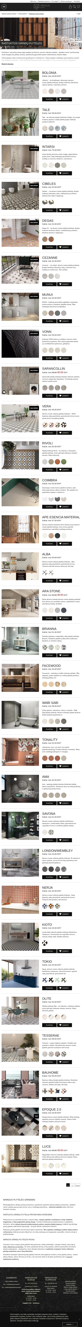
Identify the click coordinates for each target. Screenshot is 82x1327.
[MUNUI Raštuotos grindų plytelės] (20, 320)
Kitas (77, 1186)
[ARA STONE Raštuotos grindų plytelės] (20, 617)
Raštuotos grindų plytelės (36, 14)
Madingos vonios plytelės (70, 1293)
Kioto (47, 924)
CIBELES (49, 183)
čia (37, 1321)
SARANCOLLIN (53, 368)
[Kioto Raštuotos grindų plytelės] (20, 950)
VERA (46, 406)
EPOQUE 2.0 (51, 1109)
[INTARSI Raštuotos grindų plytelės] (20, 172)
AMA (45, 776)
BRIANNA (49, 629)
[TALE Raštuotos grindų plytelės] (20, 135)
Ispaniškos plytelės (70, 1281)
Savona (48, 813)
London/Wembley (57, 850)
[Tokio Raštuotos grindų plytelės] (20, 987)
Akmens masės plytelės (70, 1287)
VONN (46, 331)
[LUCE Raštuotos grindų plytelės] (20, 1172)
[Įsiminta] (78, 7)
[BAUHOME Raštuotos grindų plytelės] (20, 1098)
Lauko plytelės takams (70, 1289)
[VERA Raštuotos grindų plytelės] (20, 432)
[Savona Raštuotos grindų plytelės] (20, 839)
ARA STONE (51, 591)
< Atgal (78, 14)
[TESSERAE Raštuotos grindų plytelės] (20, 1061)
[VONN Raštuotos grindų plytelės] (20, 357)
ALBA (46, 554)
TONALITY (50, 739)
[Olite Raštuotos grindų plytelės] (20, 1024)
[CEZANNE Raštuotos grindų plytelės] (20, 283)
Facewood (51, 665)
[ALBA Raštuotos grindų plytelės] (20, 580)
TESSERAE (50, 1035)
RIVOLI (47, 443)
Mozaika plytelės (70, 1291)
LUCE (46, 1146)
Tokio (47, 961)
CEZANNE (50, 257)
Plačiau (49, 99)
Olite (46, 998)
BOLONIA (49, 72)
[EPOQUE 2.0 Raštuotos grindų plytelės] (20, 1135)
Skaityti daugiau (7, 64)
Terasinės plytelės (70, 1283)
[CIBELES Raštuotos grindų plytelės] (20, 209)
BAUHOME (50, 1072)
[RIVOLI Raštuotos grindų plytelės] (20, 469)
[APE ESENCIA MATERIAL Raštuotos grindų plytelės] (20, 543)
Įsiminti (65, 99)
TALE (46, 110)
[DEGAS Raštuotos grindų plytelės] (20, 246)
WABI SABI (50, 702)
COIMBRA (49, 480)
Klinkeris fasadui (70, 1285)
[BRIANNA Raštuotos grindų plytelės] (20, 654)
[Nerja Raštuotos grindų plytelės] (20, 913)
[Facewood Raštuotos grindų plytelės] (20, 691)
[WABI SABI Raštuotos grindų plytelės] (20, 728)
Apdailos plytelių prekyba (9, 14)
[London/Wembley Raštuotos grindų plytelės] (20, 876)
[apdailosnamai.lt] (41, 7)
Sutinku (69, 1324)
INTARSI (48, 146)
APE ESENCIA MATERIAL (61, 517)
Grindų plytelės (22, 14)
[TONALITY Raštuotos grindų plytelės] (20, 765)
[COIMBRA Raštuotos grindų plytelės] (20, 506)
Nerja (47, 887)
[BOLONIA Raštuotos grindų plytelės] (20, 98)
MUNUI (47, 294)
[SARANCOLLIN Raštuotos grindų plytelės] (20, 394)
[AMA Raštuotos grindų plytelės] (20, 802)
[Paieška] (74, 7)
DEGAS (47, 220)
